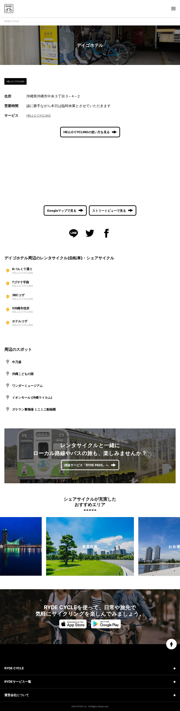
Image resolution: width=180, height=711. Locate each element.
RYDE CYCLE (11, 21)
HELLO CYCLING (38, 115)
